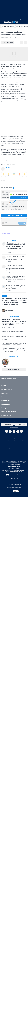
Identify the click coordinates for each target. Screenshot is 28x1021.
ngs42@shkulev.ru (20, 448)
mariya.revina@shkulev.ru (9, 458)
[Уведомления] (23, 22)
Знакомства (13, 19)
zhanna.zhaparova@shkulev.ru (9, 456)
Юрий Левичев (10, 168)
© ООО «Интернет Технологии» (14, 487)
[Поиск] (19, 22)
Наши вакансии (5, 404)
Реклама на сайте (6, 389)
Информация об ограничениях (14, 464)
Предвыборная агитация (8, 411)
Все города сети (6, 415)
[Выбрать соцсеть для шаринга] (25, 42)
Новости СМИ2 (5, 233)
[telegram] (6, 431)
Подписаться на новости (8, 378)
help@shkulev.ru (17, 451)
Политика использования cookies (14, 466)
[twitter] (17, 431)
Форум (24, 19)
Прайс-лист (4, 393)
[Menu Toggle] (1, 22)
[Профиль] (26, 22)
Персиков (7, 202)
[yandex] (21, 431)
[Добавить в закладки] (21, 42)
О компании (4, 397)
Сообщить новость (7, 382)
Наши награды (5, 400)
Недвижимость (5, 19)
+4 (21, 212)
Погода (20, 19)
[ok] (14, 431)
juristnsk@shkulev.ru (16, 450)
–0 (25, 212)
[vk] (10, 431)
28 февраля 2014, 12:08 (6, 37)
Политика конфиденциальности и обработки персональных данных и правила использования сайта (14, 471)
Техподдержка (5, 408)
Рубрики (3, 385)
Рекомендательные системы (14, 468)
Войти (6, 223)
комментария (8, 42)
